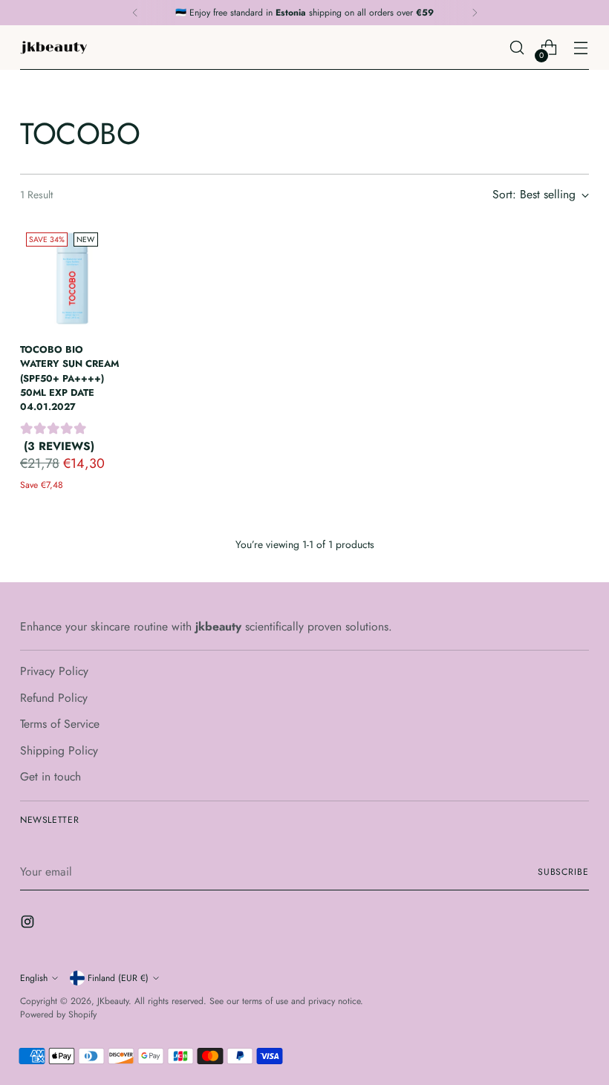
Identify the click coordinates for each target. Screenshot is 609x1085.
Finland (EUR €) (118, 978)
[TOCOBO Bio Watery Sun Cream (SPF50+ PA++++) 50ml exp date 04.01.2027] (72, 278)
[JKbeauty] (53, 47)
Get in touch (50, 776)
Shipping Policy (59, 750)
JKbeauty (112, 1001)
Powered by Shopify (58, 1014)
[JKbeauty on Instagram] (29, 924)
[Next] (474, 12)
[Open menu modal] (581, 48)
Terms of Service (60, 723)
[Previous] (135, 12)
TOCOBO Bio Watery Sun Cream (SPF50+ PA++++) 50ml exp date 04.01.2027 (69, 378)
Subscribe (563, 872)
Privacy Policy (54, 671)
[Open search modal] (517, 48)
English (34, 978)
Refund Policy (54, 697)
